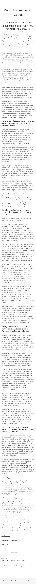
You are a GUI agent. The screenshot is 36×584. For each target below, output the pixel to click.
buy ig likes (5, 544)
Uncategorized (14, 552)
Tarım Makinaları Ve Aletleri (18, 12)
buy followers (6, 536)
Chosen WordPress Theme (11, 581)
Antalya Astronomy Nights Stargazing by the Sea (17, 566)
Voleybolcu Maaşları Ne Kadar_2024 (13, 560)
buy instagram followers (9, 540)
